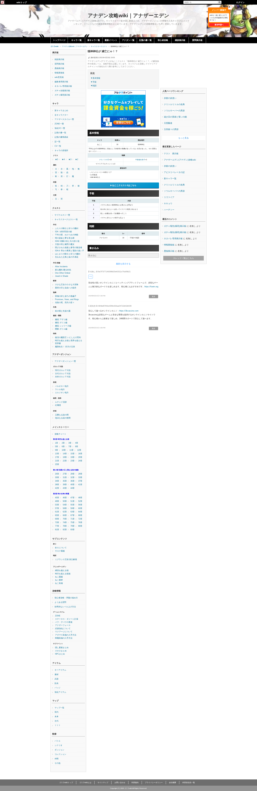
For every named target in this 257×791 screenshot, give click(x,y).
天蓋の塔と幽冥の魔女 (64, 244)
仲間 (56, 759)
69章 (57, 519)
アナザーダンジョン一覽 (65, 361)
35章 (65, 481)
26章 (57, 474)
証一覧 (57, 142)
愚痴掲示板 (59, 68)
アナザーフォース (62, 625)
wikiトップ (22, 2)
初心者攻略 (163, 40)
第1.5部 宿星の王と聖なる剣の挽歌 (66, 470)
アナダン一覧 (128, 40)
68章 (80, 515)
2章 (63, 443)
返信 (153, 296)
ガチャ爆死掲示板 (62, 95)
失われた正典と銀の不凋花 (66, 257)
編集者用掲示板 (61, 82)
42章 (57, 488)
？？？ (57, 725)
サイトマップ (103, 782)
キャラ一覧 (76, 40)
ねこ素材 (59, 580)
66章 (65, 515)
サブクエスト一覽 (62, 215)
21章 (57, 461)
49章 (57, 501)
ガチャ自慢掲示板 (62, 91)
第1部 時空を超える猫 (61, 439)
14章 (65, 454)
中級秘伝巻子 (140, 159)
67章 (72, 515)
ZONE (57, 616)
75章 (72, 522)
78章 (65, 526)
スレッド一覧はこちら (183, 258)
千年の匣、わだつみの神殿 (66, 235)
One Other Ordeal (62, 273)
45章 (57, 498)
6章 (63, 447)
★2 (76, 159)
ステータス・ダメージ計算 (66, 619)
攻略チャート (60, 434)
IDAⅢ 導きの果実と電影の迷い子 (69, 251)
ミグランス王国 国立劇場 (66, 559)
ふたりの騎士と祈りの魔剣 (66, 228)
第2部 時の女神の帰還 (61, 494)
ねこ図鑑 (59, 577)
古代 (56, 721)
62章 (65, 512)
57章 (57, 508)
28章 (72, 474)
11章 (71, 450)
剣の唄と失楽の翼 (62, 311)
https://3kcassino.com (128, 311)
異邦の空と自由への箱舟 (65, 288)
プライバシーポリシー (154, 782)
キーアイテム (60, 670)
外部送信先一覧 (188, 782)
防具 (56, 683)
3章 (69, 443)
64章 (80, 512)
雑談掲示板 (180, 40)
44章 (72, 488)
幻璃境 (58, 405)
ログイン (240, 2)
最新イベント (111, 40)
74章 (65, 522)
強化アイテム (60, 692)
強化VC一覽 (60, 128)
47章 (72, 498)
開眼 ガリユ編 (61, 329)
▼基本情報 (95, 78)
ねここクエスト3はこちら (124, 185)
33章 (80, 477)
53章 (57, 505)
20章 (80, 457)
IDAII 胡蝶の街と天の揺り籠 (67, 241)
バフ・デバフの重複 (63, 622)
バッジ (57, 688)
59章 (72, 508)
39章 (65, 485)
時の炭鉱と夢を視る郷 (64, 238)
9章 (56, 450)
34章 (57, 481)
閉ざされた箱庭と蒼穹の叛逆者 (68, 248)
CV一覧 (58, 146)
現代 (56, 712)
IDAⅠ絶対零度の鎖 (63, 232)
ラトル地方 (60, 389)
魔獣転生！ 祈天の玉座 (65, 347)
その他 (57, 763)
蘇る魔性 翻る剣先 (63, 270)
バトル (57, 741)
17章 (57, 457)
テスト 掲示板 (171, 153)
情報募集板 (59, 73)
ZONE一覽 (59, 124)
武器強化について (62, 629)
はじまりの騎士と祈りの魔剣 (67, 254)
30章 (57, 477)
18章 (65, 457)
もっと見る (183, 138)
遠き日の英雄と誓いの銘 (175, 117)
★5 (56, 159)
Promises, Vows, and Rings (67, 299)
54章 (65, 505)
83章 (72, 530)
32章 (72, 477)
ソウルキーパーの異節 (174, 110)
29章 (80, 474)
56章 (80, 505)
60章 (80, 508)
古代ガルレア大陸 (62, 374)
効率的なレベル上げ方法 (65, 607)
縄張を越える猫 (62, 570)
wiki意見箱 (59, 77)
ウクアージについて (63, 632)
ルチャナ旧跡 (61, 402)
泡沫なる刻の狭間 (62, 418)
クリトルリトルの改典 (174, 104)
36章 (72, 481)
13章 (57, 454)
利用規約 (135, 782)
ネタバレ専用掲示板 (63, 86)
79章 (72, 526)
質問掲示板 (197, 40)
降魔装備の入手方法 (63, 638)
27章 (65, 474)
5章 (56, 447)
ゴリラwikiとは (85, 782)
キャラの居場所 (61, 150)
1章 (56, 443)
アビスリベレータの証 (174, 172)
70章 (65, 519)
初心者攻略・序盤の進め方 (66, 598)
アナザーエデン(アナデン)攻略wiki (180, 160)
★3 (69, 159)
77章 (57, 526)
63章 (72, 512)
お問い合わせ (120, 782)
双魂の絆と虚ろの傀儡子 (65, 296)
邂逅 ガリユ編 (61, 323)
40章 (72, 485)
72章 (80, 519)
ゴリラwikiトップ (66, 782)
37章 (80, 481)
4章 (76, 443)
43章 (65, 488)
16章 (80, 454)
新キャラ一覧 (93, 40)
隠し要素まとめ (62, 648)
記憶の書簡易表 (61, 137)
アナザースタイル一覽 (64, 119)
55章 (72, 505)
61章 (57, 512)
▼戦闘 (93, 86)
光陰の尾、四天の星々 (64, 303)
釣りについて (61, 548)
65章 (57, 515)
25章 (57, 464)
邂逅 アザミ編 (61, 319)
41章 (80, 485)
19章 (72, 457)
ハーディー (169, 209)
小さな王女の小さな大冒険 (66, 285)
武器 (56, 679)
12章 (79, 450)
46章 (65, 498)
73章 (57, 522)
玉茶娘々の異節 (171, 129)
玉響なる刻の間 (62, 415)
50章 (65, 501)
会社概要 (172, 782)
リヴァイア (169, 197)
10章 (64, 450)
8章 (76, 447)
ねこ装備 (59, 583)
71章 (72, 519)
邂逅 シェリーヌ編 (63, 326)
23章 (72, 461)
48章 (80, 498)
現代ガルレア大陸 (62, 370)
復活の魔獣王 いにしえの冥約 (68, 337)
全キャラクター (61, 115)
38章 (57, 485)
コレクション (60, 754)
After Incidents (61, 267)
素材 (56, 674)
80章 (80, 526)
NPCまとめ (60, 654)
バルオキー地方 (62, 386)
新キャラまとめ (61, 111)
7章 (69, 447)
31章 (65, 477)
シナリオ (58, 745)
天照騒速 (168, 123)
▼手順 (93, 82)
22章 (65, 461)
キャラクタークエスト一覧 (66, 219)
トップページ (59, 40)
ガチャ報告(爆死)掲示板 (175, 226)
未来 (56, 717)
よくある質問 (60, 602)
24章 (80, 461)
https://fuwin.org (151, 286)
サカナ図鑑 (60, 551)
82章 (65, 530)
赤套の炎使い (170, 98)
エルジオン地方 (62, 393)
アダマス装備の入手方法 (65, 635)
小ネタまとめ (61, 651)
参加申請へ (219, 25)
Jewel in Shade (61, 276)
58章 (65, 508)
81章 (57, 530)
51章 (72, 501)
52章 (80, 501)
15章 (72, 454)
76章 (80, 522)
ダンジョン (59, 750)
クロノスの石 (104, 159)
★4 (63, 159)
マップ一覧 (59, 708)
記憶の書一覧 (145, 40)
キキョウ (168, 203)
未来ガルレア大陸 (62, 377)
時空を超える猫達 (62, 574)
